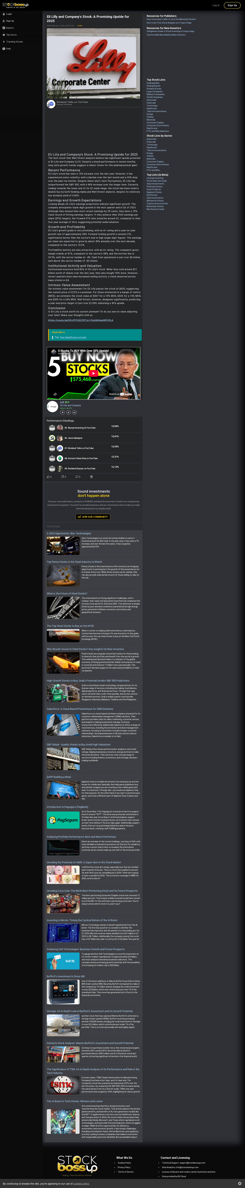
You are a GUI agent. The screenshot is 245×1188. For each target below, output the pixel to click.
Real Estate (152, 128)
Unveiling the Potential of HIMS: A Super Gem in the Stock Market (84, 862)
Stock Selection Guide (157, 181)
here (205, 1172)
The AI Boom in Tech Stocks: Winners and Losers (75, 1101)
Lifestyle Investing (155, 178)
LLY (62, 402)
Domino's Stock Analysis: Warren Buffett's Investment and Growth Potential (90, 1043)
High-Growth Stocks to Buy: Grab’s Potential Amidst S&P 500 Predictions (88, 680)
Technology (152, 106)
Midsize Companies (156, 94)
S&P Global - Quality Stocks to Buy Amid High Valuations (79, 744)
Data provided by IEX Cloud (174, 1176)
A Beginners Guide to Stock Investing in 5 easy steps (170, 31)
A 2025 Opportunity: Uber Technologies (69, 533)
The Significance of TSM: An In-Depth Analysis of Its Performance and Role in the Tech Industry (93, 1071)
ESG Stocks (152, 195)
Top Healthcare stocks (73, 337)
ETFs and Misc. (153, 170)
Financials (151, 103)
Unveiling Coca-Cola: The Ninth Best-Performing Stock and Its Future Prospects (92, 890)
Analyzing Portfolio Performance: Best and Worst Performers (81, 836)
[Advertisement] (93, 129)
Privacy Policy (124, 1167)
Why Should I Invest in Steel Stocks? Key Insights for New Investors (85, 649)
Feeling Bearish (153, 86)
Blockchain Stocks (155, 206)
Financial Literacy (154, 186)
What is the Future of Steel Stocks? (67, 593)
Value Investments (155, 184)
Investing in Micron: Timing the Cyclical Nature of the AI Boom (82, 920)
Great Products (154, 189)
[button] (21, 14)
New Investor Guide (155, 209)
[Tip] (92, 476)
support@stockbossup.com (192, 1163)
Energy (150, 114)
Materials (151, 120)
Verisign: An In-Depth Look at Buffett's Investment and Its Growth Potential (90, 1011)
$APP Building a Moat (59, 776)
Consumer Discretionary (158, 125)
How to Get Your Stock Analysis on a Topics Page (169, 23)
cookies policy (81, 1183)
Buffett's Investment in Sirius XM (66, 976)
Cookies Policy (124, 1163)
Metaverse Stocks (155, 201)
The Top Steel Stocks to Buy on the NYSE (70, 625)
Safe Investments (155, 198)
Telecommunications (156, 111)
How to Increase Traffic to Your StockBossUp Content (171, 19)
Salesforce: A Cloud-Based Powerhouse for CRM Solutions (80, 708)
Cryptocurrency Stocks (157, 203)
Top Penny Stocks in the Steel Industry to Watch (74, 561)
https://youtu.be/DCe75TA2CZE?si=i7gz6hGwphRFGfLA (80, 320)
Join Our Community (94, 517)
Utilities (150, 117)
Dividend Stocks (154, 89)
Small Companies (155, 97)
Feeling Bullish (153, 83)
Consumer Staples (155, 122)
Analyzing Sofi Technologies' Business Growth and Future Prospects (86, 949)
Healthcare (152, 108)
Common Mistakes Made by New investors (166, 35)
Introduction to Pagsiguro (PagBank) (67, 806)
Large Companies (155, 91)
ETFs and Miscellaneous (158, 131)
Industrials (151, 100)
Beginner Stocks (154, 192)
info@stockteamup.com (187, 1167)
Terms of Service (126, 1172)
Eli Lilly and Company (70, 405)
